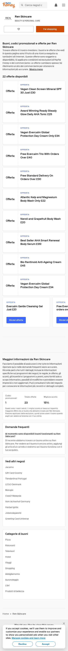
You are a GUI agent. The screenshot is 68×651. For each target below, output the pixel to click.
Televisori (10, 551)
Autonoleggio (12, 579)
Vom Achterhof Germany (17, 501)
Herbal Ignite (11, 507)
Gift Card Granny (13, 472)
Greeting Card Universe (17, 518)
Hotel (8, 556)
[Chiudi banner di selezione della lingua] (63, 623)
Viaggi (8, 562)
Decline (23, 644)
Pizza (8, 539)
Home (6, 613)
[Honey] (9, 5)
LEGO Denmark (13, 484)
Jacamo (9, 467)
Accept (45, 644)
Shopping (10, 568)
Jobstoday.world (13, 513)
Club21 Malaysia (13, 495)
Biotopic (9, 490)
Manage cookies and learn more (28, 638)
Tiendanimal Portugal (16, 478)
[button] (63, 5)
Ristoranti (10, 545)
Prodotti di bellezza (14, 591)
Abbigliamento (12, 574)
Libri (7, 585)
